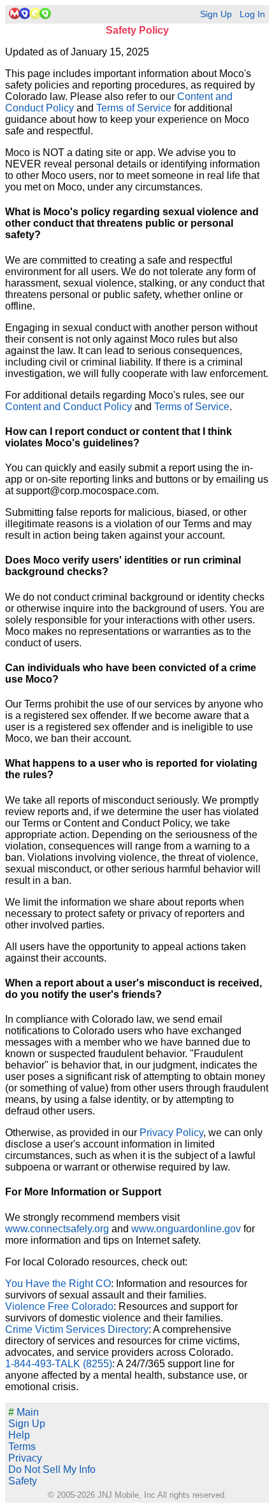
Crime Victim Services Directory (76, 1329)
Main (23, 1412)
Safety (22, 1481)
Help (19, 1435)
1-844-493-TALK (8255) (58, 1363)
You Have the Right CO (58, 1283)
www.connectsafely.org (57, 1228)
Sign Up (216, 14)
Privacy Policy (171, 1132)
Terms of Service (133, 108)
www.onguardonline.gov (186, 1228)
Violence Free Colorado (59, 1306)
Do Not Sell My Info (52, 1469)
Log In (252, 14)
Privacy (25, 1458)
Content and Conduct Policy (68, 406)
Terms (22, 1446)
